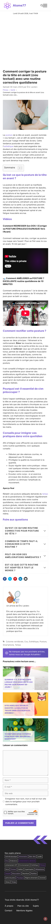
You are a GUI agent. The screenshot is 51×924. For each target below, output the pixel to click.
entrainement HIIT (11, 865)
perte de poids (10, 878)
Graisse (13, 869)
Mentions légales (24, 910)
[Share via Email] (26, 579)
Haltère (20, 869)
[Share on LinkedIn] (20, 579)
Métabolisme (39, 869)
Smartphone (8, 645)
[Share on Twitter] (10, 579)
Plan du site (23, 906)
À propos (9, 906)
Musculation (16, 873)
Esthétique (34, 641)
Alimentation (23, 856)
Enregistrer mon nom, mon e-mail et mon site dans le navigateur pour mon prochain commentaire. (25, 802)
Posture (43, 641)
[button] (42, 5)
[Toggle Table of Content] (18, 168)
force (7, 869)
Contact (8, 910)
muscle (7, 873)
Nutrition (34, 873)
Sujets (36, 906)
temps (45, 494)
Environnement (24, 865)
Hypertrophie (29, 869)
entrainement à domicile (27, 861)
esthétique (8, 146)
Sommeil (42, 878)
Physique (20, 878)
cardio (40, 856)
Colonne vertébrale (14, 641)
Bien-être (32, 856)
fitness (42, 865)
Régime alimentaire (31, 878)
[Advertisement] (25, 41)
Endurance (13, 861)
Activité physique (11, 856)
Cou (26, 641)
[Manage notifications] (45, 919)
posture (9, 135)
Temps (18, 645)
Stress (7, 882)
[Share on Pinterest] (15, 579)
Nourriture (25, 873)
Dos (6, 861)
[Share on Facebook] (5, 579)
